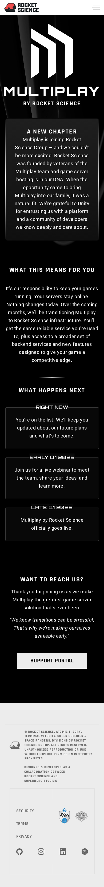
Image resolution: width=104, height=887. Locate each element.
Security (25, 811)
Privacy (24, 836)
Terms (22, 824)
